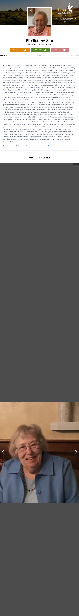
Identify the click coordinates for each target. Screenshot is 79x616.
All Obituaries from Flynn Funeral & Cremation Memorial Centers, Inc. (66, 19)
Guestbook (74, 55)
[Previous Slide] (3, 452)
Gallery (38, 55)
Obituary (4, 55)
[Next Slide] (76, 452)
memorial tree (25, 146)
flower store (52, 146)
